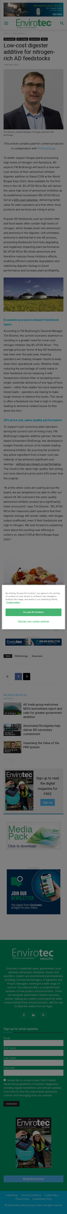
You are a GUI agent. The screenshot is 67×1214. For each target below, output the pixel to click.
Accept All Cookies (33, 612)
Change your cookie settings (33, 621)
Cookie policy (13, 602)
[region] (33, 606)
